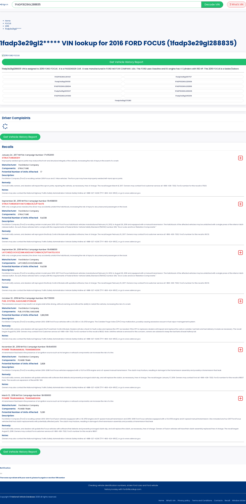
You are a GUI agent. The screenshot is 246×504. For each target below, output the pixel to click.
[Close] (1, 473)
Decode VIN (212, 4)
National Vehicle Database (23, 497)
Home (8, 20)
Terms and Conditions (202, 500)
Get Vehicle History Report (20, 137)
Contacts (218, 500)
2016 (7, 26)
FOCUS (8, 23)
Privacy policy (184, 500)
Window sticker (239, 500)
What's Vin (171, 500)
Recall (227, 500)
